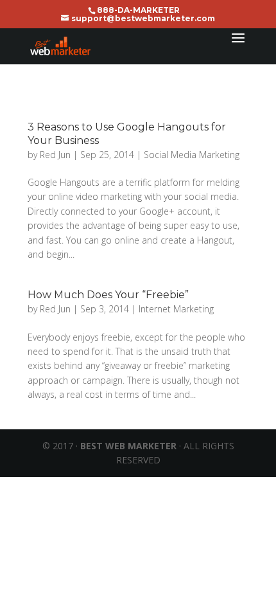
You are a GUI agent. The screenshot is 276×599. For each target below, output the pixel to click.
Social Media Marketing (191, 154)
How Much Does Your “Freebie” (108, 295)
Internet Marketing (176, 309)
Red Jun (55, 154)
